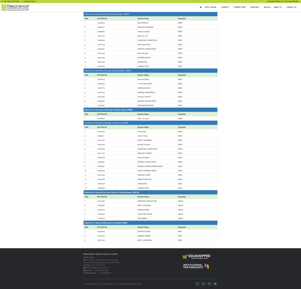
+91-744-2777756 (11, 1)
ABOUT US (278, 7)
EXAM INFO (254, 7)
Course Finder (291, 1)
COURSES (225, 7)
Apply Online (275, 1)
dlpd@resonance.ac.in (100, 267)
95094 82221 (30, 1)
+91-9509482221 (105, 273)
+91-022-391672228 (100, 270)
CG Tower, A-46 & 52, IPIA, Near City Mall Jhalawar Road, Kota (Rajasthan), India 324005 (101, 261)
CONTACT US (292, 7)
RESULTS (267, 7)
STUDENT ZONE (240, 7)
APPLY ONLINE (211, 7)
